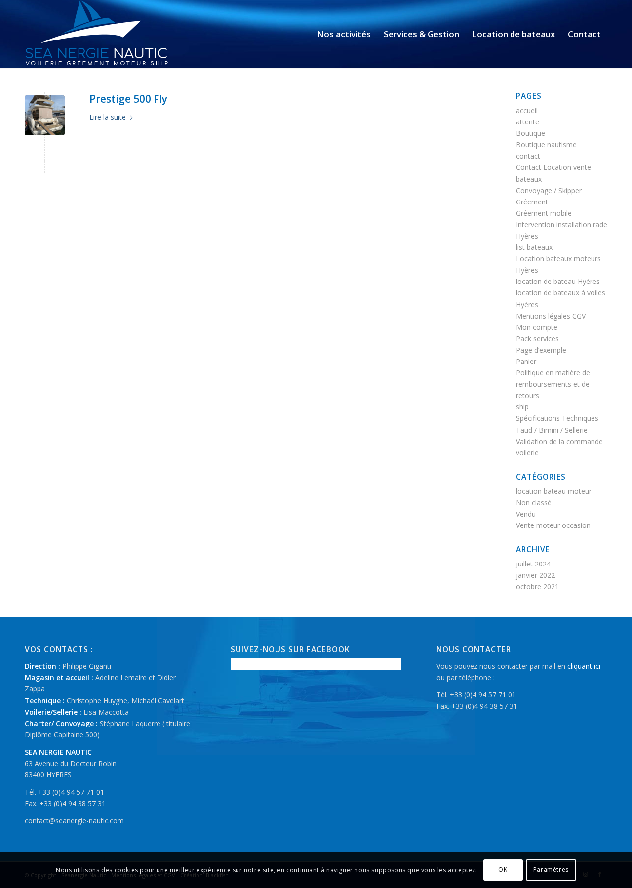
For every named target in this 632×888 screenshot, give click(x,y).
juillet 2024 (533, 563)
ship (522, 406)
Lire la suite (107, 116)
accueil (527, 110)
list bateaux (534, 247)
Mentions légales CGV (551, 316)
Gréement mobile (544, 213)
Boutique (530, 133)
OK (502, 869)
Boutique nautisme (546, 144)
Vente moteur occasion (553, 525)
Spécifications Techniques (557, 418)
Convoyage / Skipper (549, 190)
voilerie (527, 452)
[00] (45, 115)
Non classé (534, 502)
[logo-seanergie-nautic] (97, 34)
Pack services (537, 338)
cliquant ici (583, 666)
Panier (526, 361)
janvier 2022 (535, 575)
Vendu (526, 514)
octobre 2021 (537, 586)
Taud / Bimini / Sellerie (552, 430)
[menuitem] (344, 34)
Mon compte (536, 327)
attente (527, 121)
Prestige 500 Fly (128, 99)
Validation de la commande (559, 441)
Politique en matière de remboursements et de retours (553, 384)
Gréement (532, 201)
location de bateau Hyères (558, 281)
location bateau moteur (554, 491)
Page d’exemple (541, 350)
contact (528, 156)
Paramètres (551, 869)
